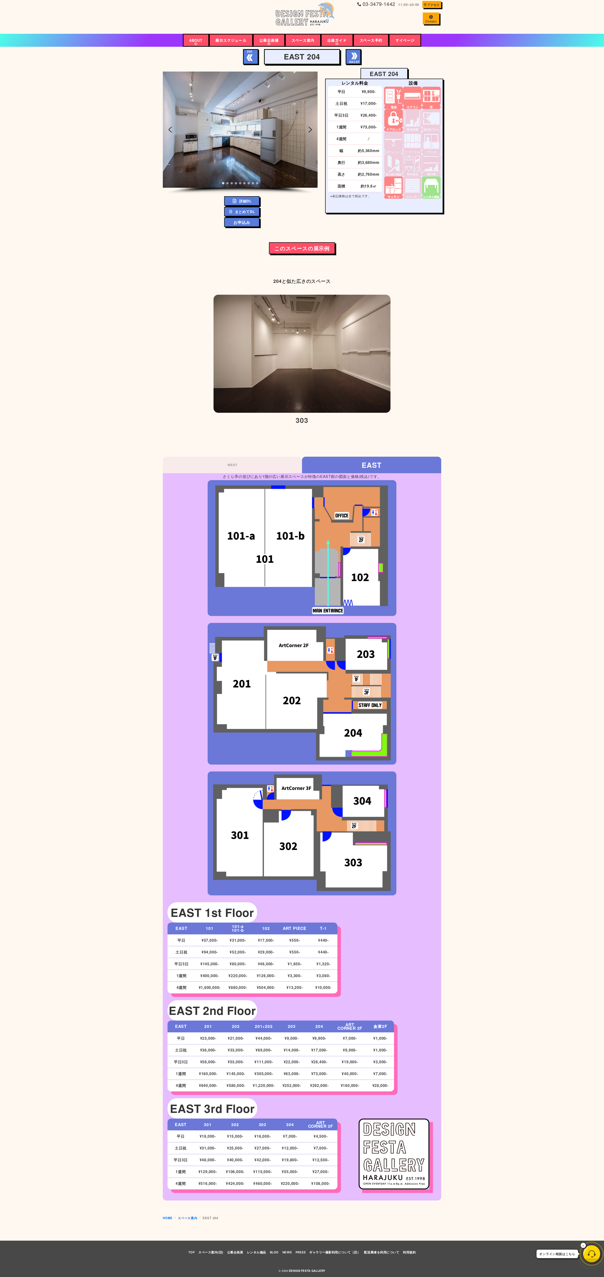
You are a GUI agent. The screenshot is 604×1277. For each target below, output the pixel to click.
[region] (240, 133)
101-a (238, 926)
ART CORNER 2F (350, 1026)
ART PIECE (294, 928)
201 (208, 1026)
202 (235, 1026)
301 (207, 1124)
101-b (238, 930)
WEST (232, 465)
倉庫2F (380, 1026)
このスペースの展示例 (302, 248)
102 (266, 928)
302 (235, 1124)
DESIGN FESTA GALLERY (307, 1271)
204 (319, 1026)
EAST (371, 465)
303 (262, 1124)
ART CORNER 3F (320, 1124)
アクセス (433, 5)
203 (291, 1026)
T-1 (323, 928)
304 (290, 1124)
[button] (170, 129)
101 (209, 928)
